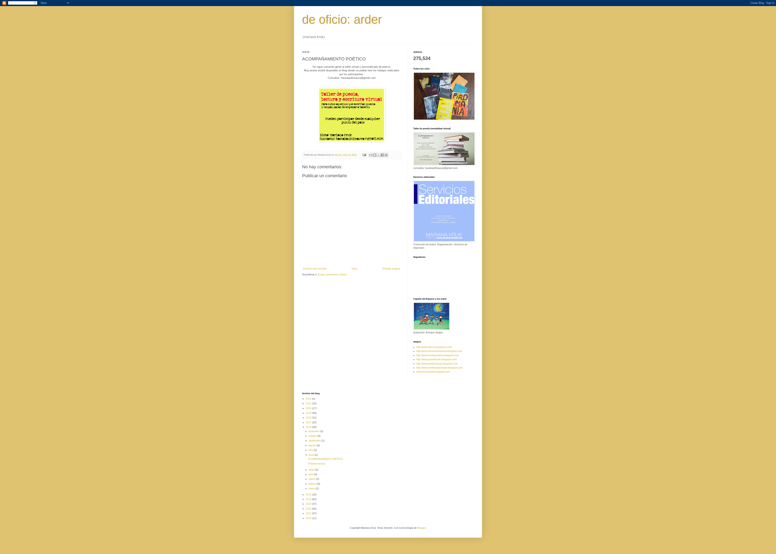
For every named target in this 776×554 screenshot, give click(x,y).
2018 (309, 417)
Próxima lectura (316, 463)
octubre (313, 436)
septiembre (315, 440)
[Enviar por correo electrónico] (371, 155)
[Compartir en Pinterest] (386, 155)
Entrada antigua (391, 268)
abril (311, 474)
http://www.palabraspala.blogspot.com (437, 363)
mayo (312, 469)
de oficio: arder (342, 19)
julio (311, 450)
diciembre (314, 431)
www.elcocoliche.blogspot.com (433, 371)
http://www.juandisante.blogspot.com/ (436, 359)
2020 (309, 408)
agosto (313, 445)
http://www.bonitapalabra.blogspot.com (437, 355)
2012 (309, 508)
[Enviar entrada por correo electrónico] (364, 155)
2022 (309, 398)
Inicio (354, 268)
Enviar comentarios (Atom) (332, 274)
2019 (309, 413)
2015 (309, 494)
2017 (309, 422)
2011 (309, 513)
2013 (309, 503)
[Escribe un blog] (375, 155)
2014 (309, 499)
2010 (309, 518)
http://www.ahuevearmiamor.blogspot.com (439, 351)
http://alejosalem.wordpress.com (434, 347)
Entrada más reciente (315, 268)
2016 (309, 427)
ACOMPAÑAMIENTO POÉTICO (325, 459)
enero (312, 488)
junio (312, 455)
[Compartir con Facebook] (382, 155)
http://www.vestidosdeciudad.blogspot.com (439, 367)
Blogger (421, 528)
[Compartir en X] (378, 155)
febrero (313, 483)
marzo (312, 479)
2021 (309, 403)
